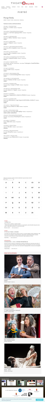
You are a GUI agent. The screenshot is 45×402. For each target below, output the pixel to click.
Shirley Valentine (13, 38)
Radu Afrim (10, 341)
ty (6, 207)
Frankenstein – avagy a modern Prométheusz (16, 241)
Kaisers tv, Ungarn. (12, 90)
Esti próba (10, 132)
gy (32, 187)
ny (13, 197)
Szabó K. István (10, 281)
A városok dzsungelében (15, 74)
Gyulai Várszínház (7, 368)
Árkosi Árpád (10, 371)
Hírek (22, 6)
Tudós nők (9, 121)
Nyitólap (2, 6)
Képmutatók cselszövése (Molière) (18, 95)
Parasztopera (17, 116)
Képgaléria (8, 6)
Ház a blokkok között (9, 340)
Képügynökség (4, 8)
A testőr (11, 27)
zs (32, 212)
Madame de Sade (12, 79)
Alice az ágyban (13, 48)
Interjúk (6, 221)
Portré (18, 6)
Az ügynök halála (13, 58)
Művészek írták (7, 240)
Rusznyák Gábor (26, 137)
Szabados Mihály (11, 311)
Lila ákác (10, 126)
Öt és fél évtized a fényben (11, 232)
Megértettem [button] (39, 399)
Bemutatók (31, 6)
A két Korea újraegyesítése (15, 32)
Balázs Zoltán (23, 48)
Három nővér (15, 137)
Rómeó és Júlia (15, 106)
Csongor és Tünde (14, 85)
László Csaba (19, 126)
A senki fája (7, 222)
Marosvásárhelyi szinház (9, 338)
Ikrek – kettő (7, 369)
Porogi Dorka (20, 27)
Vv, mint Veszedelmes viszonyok (12, 310)
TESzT (10, 8)
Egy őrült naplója (17, 111)
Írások (26, 6)
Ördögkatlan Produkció (9, 309)
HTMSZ (36, 6)
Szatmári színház (7, 279)
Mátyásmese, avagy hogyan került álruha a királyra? (22, 100)
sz (32, 202)
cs (32, 182)
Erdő (9, 69)
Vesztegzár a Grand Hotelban (32, 63)
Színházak (13, 6)
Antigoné (10, 43)
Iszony (6, 280)
